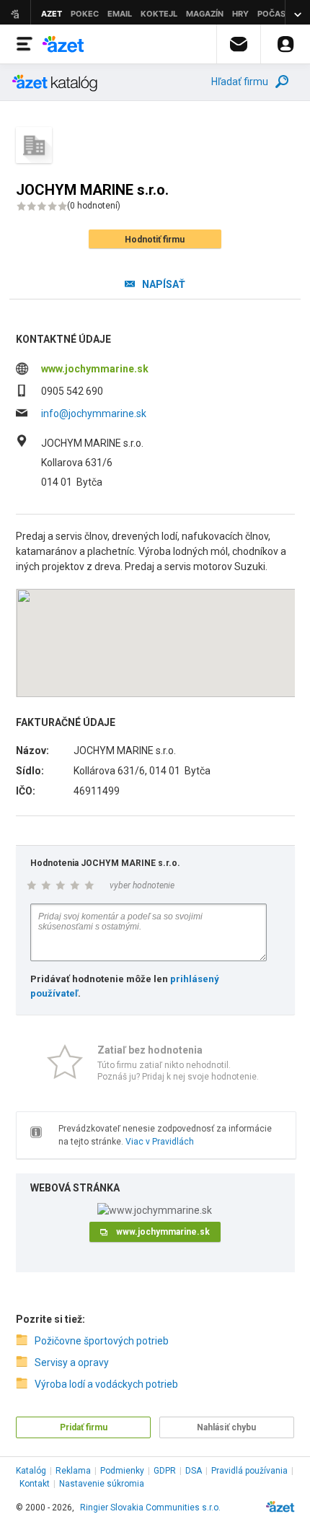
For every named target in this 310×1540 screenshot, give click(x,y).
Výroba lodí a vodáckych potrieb (106, 1384)
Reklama (73, 1471)
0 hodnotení (93, 206)
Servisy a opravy (72, 1362)
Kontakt (34, 1484)
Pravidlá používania (249, 1471)
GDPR (165, 1471)
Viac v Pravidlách (159, 1142)
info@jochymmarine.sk (93, 413)
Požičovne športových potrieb (102, 1341)
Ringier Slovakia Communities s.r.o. (150, 1507)
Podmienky (122, 1471)
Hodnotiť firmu (155, 240)
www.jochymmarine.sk (95, 369)
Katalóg (31, 1471)
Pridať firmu (83, 1427)
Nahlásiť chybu (226, 1427)
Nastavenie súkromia (101, 1484)
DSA (193, 1471)
